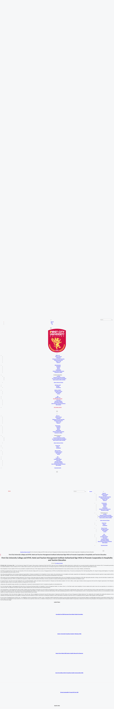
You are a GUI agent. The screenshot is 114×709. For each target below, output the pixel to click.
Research (58, 362)
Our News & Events (58, 391)
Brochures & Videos (58, 372)
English (90, 491)
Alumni (57, 386)
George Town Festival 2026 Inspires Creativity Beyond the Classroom (69, 653)
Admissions (58, 400)
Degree (58, 368)
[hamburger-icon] (103, 491)
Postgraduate (58, 430)
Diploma (58, 367)
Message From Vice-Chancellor (58, 419)
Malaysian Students (58, 401)
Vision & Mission (58, 356)
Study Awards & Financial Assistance (58, 403)
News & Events (58, 390)
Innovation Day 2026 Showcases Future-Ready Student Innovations (69, 614)
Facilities (58, 376)
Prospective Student (57, 398)
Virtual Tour (58, 385)
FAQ (57, 396)
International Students (58, 402)
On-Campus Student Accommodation (59, 378)
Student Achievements (58, 360)
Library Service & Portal (58, 382)
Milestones (58, 357)
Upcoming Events (58, 407)
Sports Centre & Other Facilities (59, 379)
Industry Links (58, 361)
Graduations (58, 387)
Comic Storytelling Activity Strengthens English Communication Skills (69, 672)
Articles (58, 393)
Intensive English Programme (58, 371)
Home (21, 552)
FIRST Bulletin (58, 392)
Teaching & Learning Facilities (59, 377)
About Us (58, 355)
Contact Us (57, 397)
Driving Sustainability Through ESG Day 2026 (69, 692)
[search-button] (85, 491)
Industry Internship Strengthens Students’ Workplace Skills (69, 633)
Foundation (58, 366)
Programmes (58, 365)
